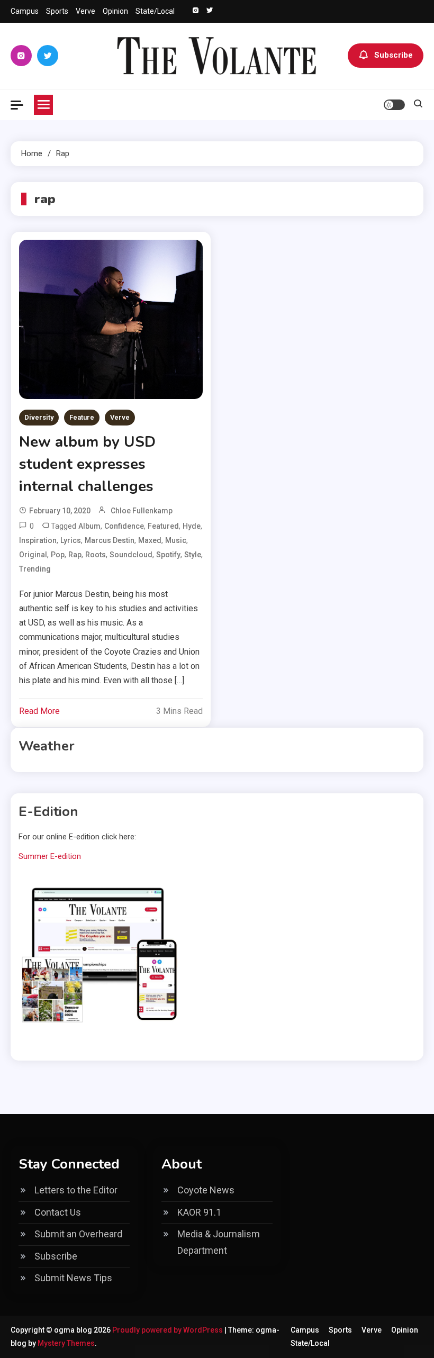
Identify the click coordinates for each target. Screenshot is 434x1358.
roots (95, 554)
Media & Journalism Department (218, 1242)
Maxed (149, 540)
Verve (85, 11)
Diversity (38, 417)
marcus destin (109, 540)
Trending (35, 569)
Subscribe (393, 55)
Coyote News (205, 1190)
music (175, 540)
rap (75, 554)
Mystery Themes (66, 1343)
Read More (39, 711)
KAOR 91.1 (199, 1212)
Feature (81, 417)
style (192, 554)
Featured (163, 526)
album (89, 526)
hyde (192, 526)
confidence (124, 526)
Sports (57, 11)
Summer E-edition (50, 856)
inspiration (38, 540)
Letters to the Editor (75, 1190)
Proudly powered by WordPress (168, 1330)
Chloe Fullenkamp (142, 510)
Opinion (115, 11)
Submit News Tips (73, 1277)
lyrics (70, 540)
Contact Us (57, 1212)
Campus (25, 11)
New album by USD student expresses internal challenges (87, 464)
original (33, 554)
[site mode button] (394, 104)
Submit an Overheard (78, 1233)
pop (58, 554)
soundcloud (131, 554)
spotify (168, 554)
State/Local (155, 11)
